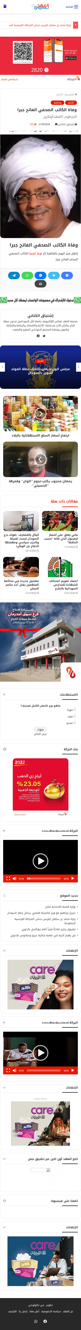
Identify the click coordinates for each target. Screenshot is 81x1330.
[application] (40, 861)
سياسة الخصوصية (51, 1311)
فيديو (69, 722)
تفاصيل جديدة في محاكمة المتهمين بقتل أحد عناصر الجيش (21, 584)
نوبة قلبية (35, 253)
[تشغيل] (73, 878)
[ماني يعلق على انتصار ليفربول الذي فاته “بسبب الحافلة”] (60, 521)
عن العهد (68, 1311)
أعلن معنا (34, 1311)
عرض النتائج (40, 734)
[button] (40, 861)
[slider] (44, 879)
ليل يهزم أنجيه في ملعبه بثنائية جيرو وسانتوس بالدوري (42, 935)
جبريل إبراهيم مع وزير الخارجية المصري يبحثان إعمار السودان (41, 912)
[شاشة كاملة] (8, 878)
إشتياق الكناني (66, 124)
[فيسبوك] (67, 275)
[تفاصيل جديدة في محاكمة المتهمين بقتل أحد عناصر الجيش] (21, 567)
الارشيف (12, 1311)
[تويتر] (54, 275)
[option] (40, 367)
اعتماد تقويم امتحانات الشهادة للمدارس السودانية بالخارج (63, 584)
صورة (70, 709)
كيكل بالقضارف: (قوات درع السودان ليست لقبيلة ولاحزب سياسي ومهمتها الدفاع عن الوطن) (21, 540)
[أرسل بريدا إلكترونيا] (56, 124)
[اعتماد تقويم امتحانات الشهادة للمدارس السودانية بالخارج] (60, 567)
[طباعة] (40, 284)
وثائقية (57, 103)
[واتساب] (27, 275)
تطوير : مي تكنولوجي (40, 1305)
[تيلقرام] (14, 275)
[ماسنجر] (40, 275)
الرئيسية (69, 94)
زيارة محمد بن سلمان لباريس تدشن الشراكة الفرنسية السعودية (36, 25)
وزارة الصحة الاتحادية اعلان (60, 906)
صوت (70, 716)
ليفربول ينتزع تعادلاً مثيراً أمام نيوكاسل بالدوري (48, 929)
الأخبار (59, 94)
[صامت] (15, 878)
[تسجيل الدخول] (5, 8)
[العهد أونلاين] (40, 7)
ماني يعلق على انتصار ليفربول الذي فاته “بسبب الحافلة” (61, 538)
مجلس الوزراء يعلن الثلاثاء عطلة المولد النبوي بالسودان (40, 371)
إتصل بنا (23, 1311)
